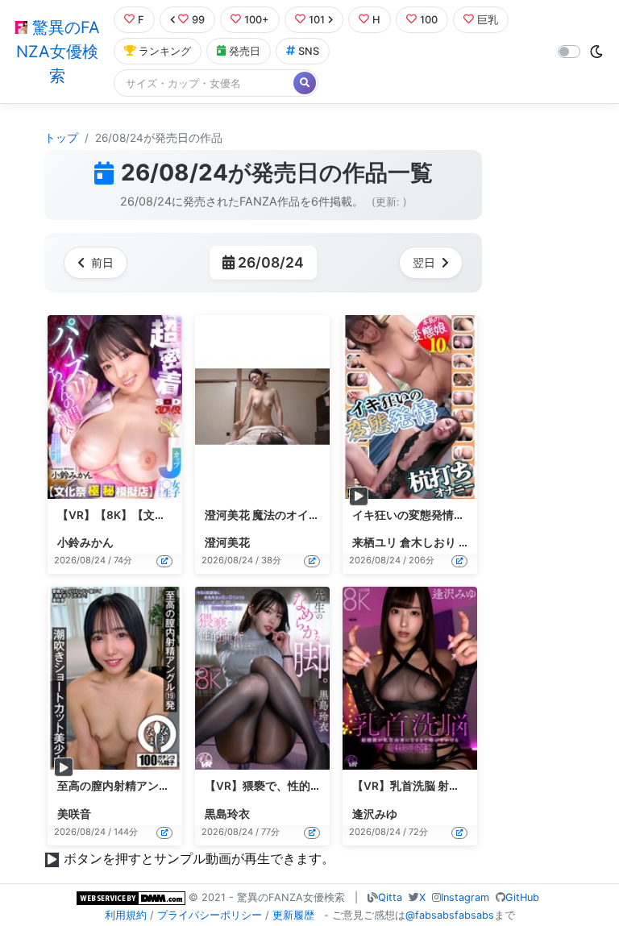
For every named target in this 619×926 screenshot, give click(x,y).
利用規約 (126, 915)
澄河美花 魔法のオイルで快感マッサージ (307, 515)
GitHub (522, 897)
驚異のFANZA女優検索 (58, 51)
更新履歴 (293, 915)
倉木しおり (428, 542)
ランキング (165, 51)
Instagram (465, 897)
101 (317, 20)
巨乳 (487, 20)
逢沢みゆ (374, 814)
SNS (308, 51)
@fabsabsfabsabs (449, 915)
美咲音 (74, 814)
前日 (102, 262)
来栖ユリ (374, 542)
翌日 (424, 262)
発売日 (244, 51)
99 (198, 20)
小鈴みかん (85, 542)
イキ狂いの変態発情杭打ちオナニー (442, 515)
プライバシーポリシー (209, 915)
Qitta (390, 897)
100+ (256, 20)
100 (429, 20)
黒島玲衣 (227, 814)
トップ (61, 137)
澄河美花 (227, 542)
